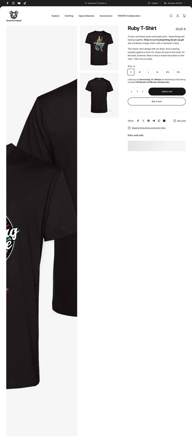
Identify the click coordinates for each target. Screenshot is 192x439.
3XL (178, 72)
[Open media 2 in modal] (99, 95)
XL (157, 72)
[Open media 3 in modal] (41, 231)
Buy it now (157, 101)
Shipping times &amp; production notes (148, 128)
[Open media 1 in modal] (99, 48)
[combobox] (154, 3)
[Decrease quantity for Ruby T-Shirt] (131, 91)
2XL (167, 72)
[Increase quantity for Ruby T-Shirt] (143, 91)
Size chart (181, 121)
